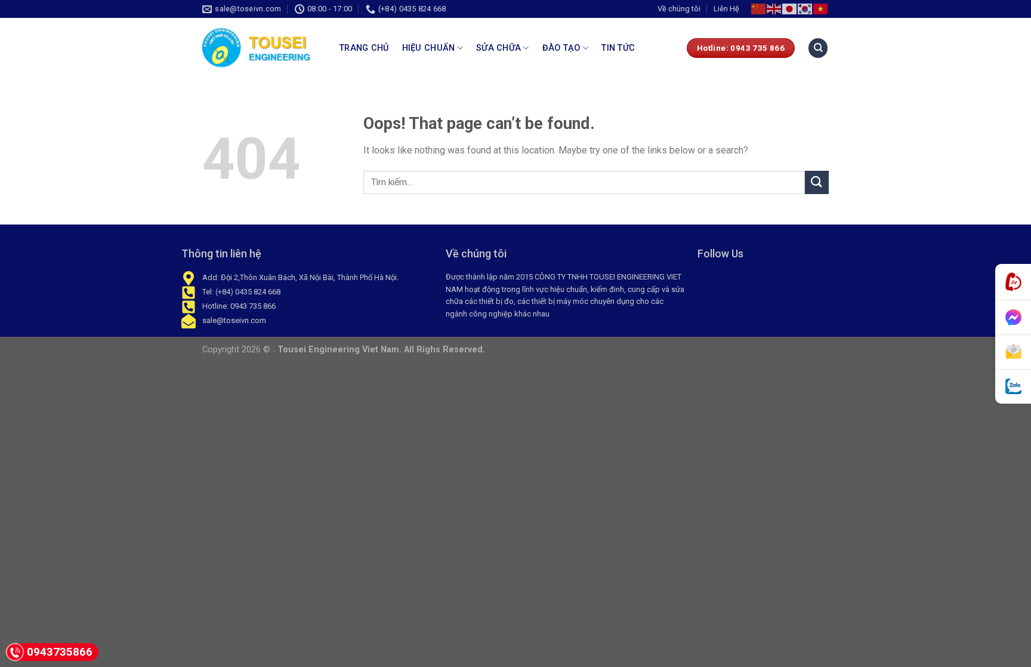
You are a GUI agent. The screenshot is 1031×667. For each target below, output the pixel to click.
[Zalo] (1013, 387)
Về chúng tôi (679, 8)
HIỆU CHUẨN (428, 48)
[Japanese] (790, 9)
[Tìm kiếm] (818, 48)
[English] (774, 9)
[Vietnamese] (821, 9)
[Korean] (805, 9)
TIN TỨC (618, 48)
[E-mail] (1013, 352)
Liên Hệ (726, 8)
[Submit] (817, 182)
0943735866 (59, 652)
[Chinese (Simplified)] (759, 9)
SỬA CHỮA (498, 48)
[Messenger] (1013, 317)
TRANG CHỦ (364, 48)
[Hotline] (1013, 282)
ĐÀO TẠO (561, 48)
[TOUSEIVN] (262, 47)
